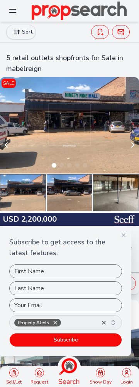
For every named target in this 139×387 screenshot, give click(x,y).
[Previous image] (6, 145)
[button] (55, 322)
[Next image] (132, 145)
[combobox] (65, 322)
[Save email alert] (121, 32)
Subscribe (66, 339)
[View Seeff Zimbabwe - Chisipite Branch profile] (124, 219)
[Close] (123, 235)
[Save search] (100, 32)
